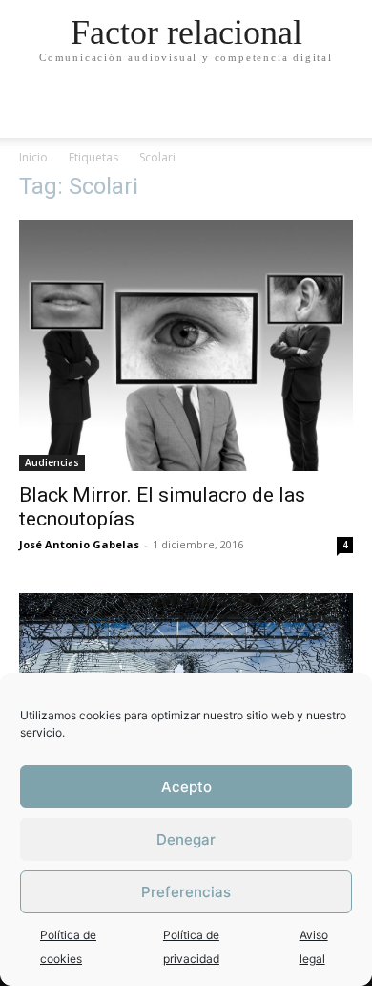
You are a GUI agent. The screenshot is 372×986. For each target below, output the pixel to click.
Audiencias (52, 462)
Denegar (186, 839)
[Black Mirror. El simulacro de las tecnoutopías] (186, 345)
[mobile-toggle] (32, 112)
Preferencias (186, 892)
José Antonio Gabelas (79, 544)
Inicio (33, 157)
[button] (345, 112)
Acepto (186, 787)
